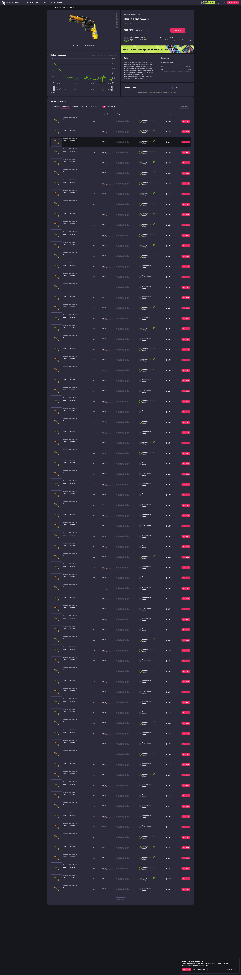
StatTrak (110, 107)
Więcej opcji (230, 969)
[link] (52, 8)
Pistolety (60, 8)
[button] (223, 3)
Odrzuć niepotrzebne (199, 969)
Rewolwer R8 (68, 8)
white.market (52, 8)
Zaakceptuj (186, 969)
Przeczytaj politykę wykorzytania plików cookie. (195, 965)
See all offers (184, 106)
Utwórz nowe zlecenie (182, 87)
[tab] (56, 106)
